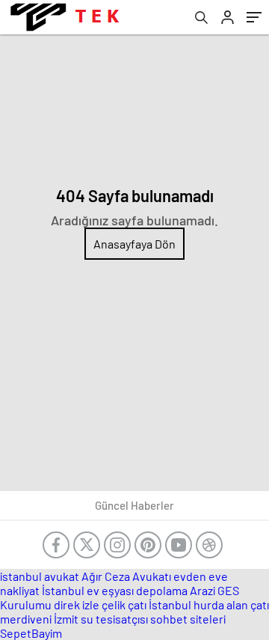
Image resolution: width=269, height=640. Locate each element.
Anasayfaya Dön (134, 244)
